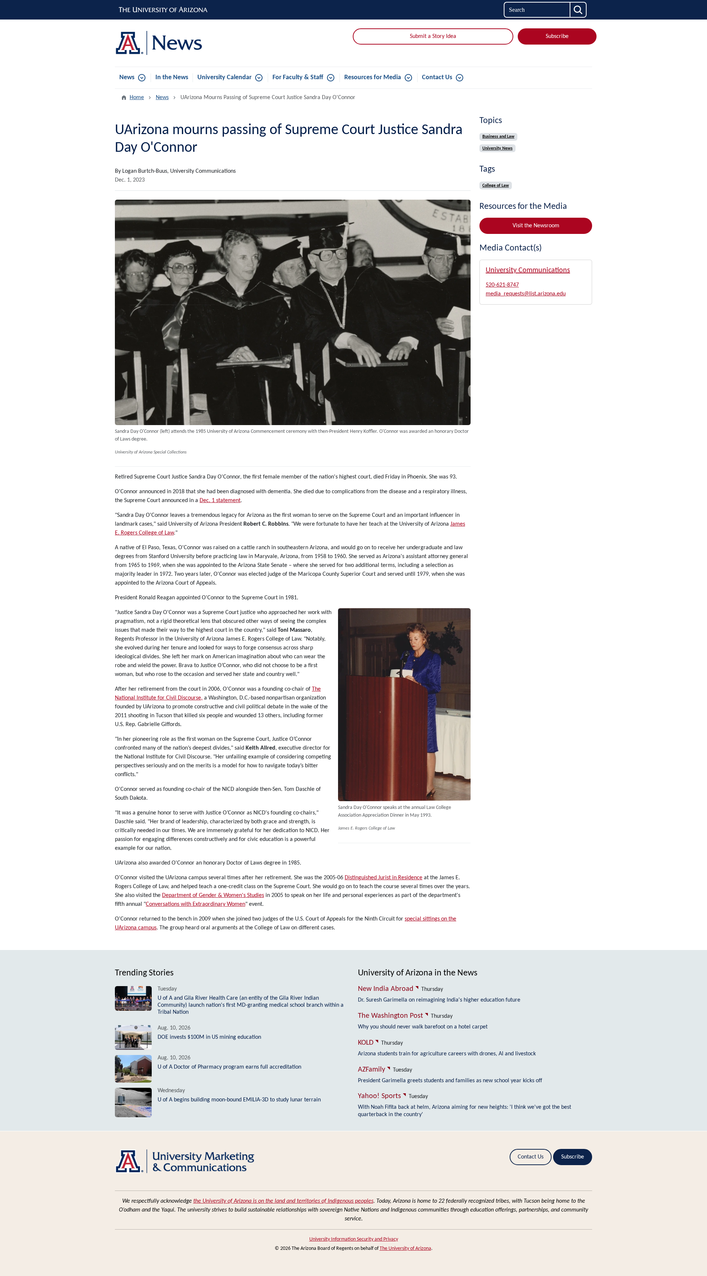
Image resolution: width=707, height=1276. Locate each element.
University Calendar (224, 77)
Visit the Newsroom (536, 226)
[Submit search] (578, 10)
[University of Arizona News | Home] (191, 43)
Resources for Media (372, 77)
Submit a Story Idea (433, 36)
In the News (171, 77)
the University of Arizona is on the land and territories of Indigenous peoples (283, 1201)
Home (137, 98)
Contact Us (437, 77)
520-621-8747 (502, 285)
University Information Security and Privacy (353, 1239)
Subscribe (557, 36)
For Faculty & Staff (297, 77)
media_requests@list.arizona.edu (526, 294)
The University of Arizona (405, 1248)
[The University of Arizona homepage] (163, 10)
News (126, 77)
